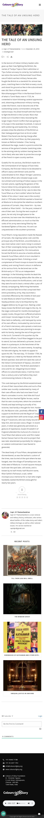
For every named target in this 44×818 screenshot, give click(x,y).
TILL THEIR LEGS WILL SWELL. (22, 578)
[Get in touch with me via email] (14, 532)
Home (5, 20)
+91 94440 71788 (12, 760)
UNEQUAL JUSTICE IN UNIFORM (22, 693)
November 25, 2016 (32, 49)
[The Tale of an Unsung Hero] (22, 30)
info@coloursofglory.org (14, 766)
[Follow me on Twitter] (11, 532)
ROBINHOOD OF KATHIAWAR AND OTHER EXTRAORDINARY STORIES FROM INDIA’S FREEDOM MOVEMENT (22, 655)
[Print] (12, 56)
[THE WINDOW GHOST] (22, 598)
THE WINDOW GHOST (22, 617)
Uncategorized (13, 20)
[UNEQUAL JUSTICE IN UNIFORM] (22, 675)
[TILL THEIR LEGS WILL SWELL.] (22, 560)
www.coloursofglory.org (14, 769)
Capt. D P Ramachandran (12, 49)
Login (40, 716)
